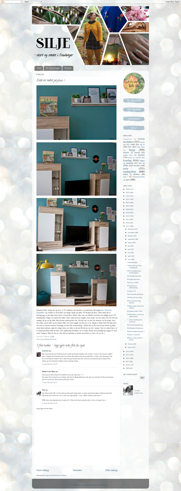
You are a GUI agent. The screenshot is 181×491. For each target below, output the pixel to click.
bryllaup (141, 138)
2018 (128, 216)
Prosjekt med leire (133, 279)
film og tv (140, 144)
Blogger (104, 485)
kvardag (127, 160)
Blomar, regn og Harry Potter (135, 339)
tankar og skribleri (131, 174)
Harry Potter (141, 147)
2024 (128, 196)
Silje (43, 390)
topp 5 (125, 177)
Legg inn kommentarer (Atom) (55, 475)
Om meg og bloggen (53, 68)
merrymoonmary (88, 485)
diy (128, 144)
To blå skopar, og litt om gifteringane (135, 315)
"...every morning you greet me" (134, 321)
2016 (128, 223)
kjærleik (141, 155)
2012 (128, 358)
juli (129, 246)
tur (127, 179)
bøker (130, 141)
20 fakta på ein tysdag (134, 297)
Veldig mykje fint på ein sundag (135, 307)
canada (142, 142)
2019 (128, 213)
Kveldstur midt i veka (134, 311)
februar (130, 344)
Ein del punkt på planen (135, 294)
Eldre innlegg (111, 470)
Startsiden (77, 470)
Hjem (39, 68)
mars (130, 259)
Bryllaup (67, 68)
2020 (128, 209)
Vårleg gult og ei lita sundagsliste (134, 266)
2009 (128, 368)
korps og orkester (134, 157)
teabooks (45, 351)
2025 (128, 192)
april (129, 256)
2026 (128, 189)
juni (129, 249)
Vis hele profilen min (138, 391)
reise (125, 168)
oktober (130, 236)
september (131, 239)
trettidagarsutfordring (138, 177)
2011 (128, 361)
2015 (128, 226)
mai (129, 252)
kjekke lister (127, 155)
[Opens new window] (76, 112)
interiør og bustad (50, 339)
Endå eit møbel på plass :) (136, 331)
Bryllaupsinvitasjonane (135, 328)
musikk (137, 165)
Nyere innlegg (42, 470)
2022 (128, 202)
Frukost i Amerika (133, 334)
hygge (132, 149)
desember (131, 229)
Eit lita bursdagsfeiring (135, 325)
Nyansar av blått (132, 282)
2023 (128, 199)
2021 (128, 206)
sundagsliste (129, 171)
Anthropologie (132, 262)
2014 (128, 351)
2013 (128, 355)
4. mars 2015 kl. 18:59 (49, 364)
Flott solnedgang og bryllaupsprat (134, 272)
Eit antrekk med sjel (134, 276)
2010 (128, 365)
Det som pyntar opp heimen (134, 302)
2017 (128, 219)
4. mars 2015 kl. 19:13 (49, 382)
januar (130, 347)
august (130, 242)
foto (129, 146)
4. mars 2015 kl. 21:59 (49, 403)
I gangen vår (131, 291)
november (131, 232)
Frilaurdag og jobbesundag (132, 287)
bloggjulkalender (127, 139)
